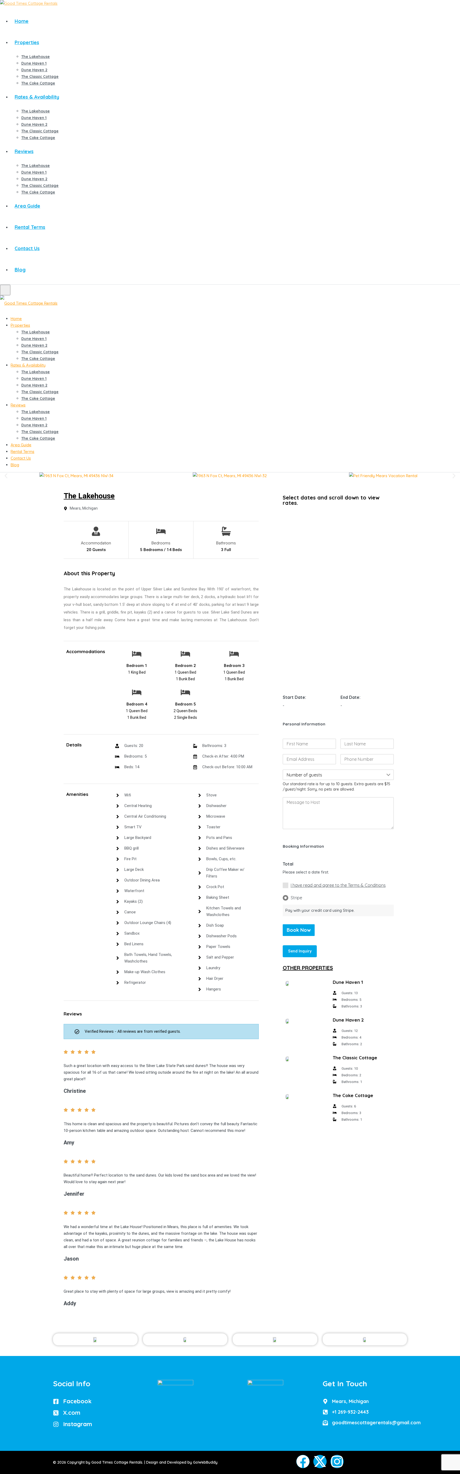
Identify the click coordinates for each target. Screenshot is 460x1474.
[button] (6, 475)
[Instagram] (337, 1461)
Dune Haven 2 (34, 70)
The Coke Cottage (38, 83)
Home (21, 21)
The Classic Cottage (40, 76)
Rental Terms (30, 227)
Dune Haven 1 (34, 63)
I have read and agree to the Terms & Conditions (338, 885)
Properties (27, 42)
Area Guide (27, 206)
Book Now (299, 930)
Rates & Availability (37, 97)
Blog (20, 270)
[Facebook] (303, 1461)
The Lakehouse (35, 56)
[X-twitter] (320, 1461)
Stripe (296, 897)
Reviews (24, 151)
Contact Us (27, 248)
